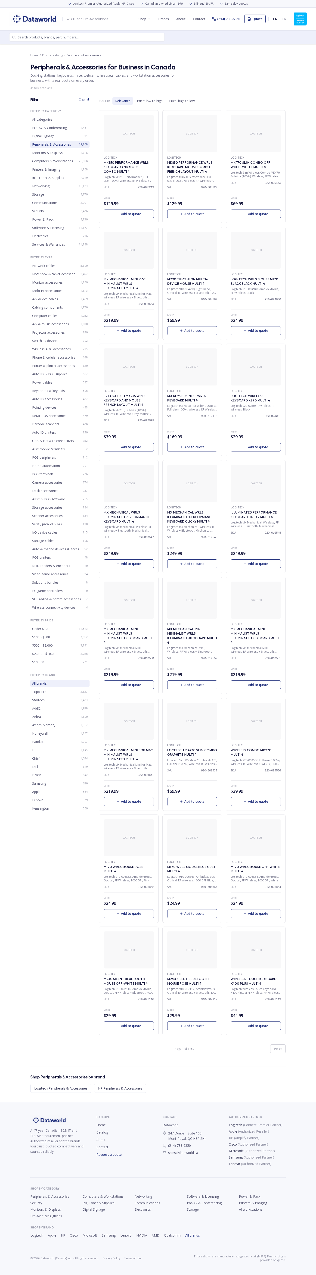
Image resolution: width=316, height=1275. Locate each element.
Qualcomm (172, 1235)
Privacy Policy (111, 1258)
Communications (147, 1203)
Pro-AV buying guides (46, 1216)
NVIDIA (141, 1235)
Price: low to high (150, 101)
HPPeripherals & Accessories (120, 1088)
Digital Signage (94, 1209)
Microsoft (236, 1151)
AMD (155, 1235)
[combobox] (87, 37)
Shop (142, 19)
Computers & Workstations (103, 1196)
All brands (192, 1235)
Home (34, 55)
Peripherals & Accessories (49, 1196)
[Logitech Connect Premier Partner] (300, 19)
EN (275, 19)
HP (231, 1138)
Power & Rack (249, 1196)
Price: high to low (182, 101)
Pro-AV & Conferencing (204, 1203)
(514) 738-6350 (228, 19)
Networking (143, 1196)
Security (36, 1203)
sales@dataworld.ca (183, 1152)
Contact (199, 19)
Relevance (122, 101)
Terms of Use (133, 1258)
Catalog (102, 1132)
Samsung (236, 1157)
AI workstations (250, 1209)
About (181, 19)
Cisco (233, 1144)
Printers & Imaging (253, 1203)
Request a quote (109, 1154)
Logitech (235, 1125)
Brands (163, 19)
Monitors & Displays (45, 1209)
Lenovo (234, 1164)
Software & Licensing (203, 1196)
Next (278, 1048)
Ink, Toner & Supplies (99, 1203)
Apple (233, 1131)
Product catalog (52, 55)
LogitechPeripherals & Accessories (60, 1088)
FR (284, 19)
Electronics (143, 1209)
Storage (193, 1209)
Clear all (84, 99)
